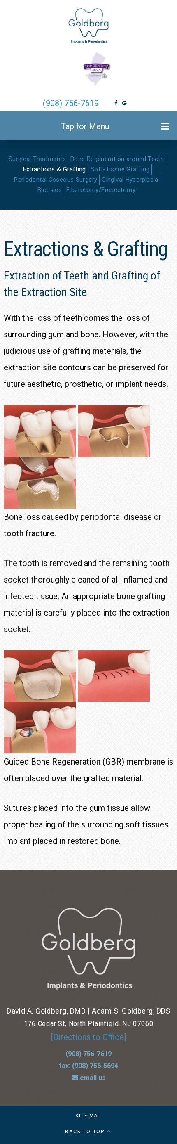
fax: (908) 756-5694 (88, 1065)
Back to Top (86, 1132)
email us (92, 1077)
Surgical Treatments (37, 159)
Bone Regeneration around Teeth (117, 159)
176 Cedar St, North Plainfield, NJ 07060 (89, 1024)
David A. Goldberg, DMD (46, 1011)
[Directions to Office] (88, 1037)
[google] (124, 103)
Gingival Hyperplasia (130, 179)
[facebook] (116, 103)
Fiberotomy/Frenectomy (100, 190)
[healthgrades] (132, 103)
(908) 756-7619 (71, 103)
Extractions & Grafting (54, 169)
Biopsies (49, 190)
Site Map (88, 1115)
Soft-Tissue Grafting (120, 169)
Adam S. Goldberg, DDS (131, 1011)
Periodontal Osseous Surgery (55, 179)
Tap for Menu (85, 126)
